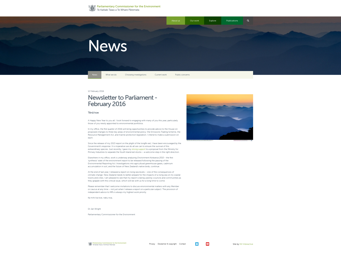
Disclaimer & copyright (167, 244)
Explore (212, 20)
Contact (182, 244)
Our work (194, 20)
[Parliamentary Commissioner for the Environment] (124, 8)
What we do (111, 74)
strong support (138, 149)
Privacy (152, 244)
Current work (161, 74)
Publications (232, 20)
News (94, 74)
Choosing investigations (135, 74)
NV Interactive (246, 244)
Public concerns (182, 74)
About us (176, 20)
